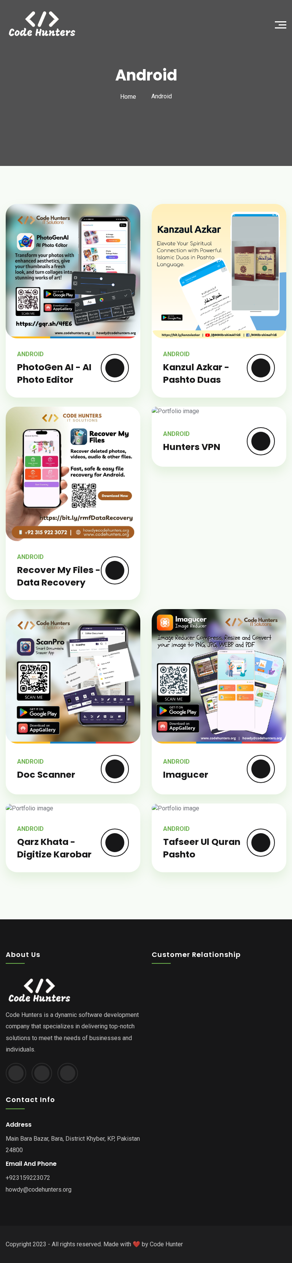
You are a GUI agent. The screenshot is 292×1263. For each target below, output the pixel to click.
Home (128, 96)
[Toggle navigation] (282, 23)
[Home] (75, 24)
